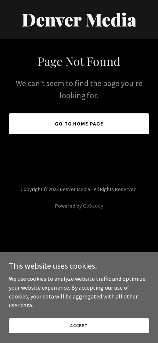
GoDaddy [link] (93, 205)
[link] (79, 24)
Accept (79, 325)
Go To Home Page (79, 123)
